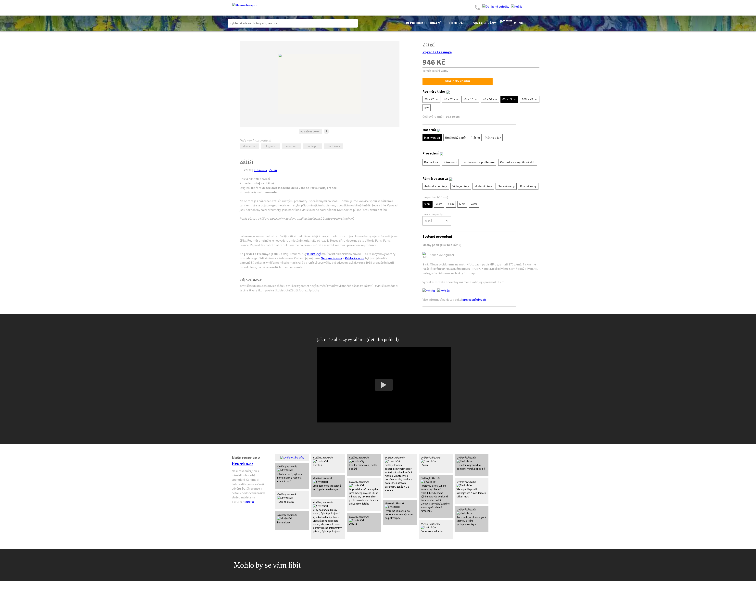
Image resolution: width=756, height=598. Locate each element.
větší (474, 203)
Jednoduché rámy (435, 186)
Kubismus (260, 170)
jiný (426, 107)
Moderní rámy (483, 186)
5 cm (462, 203)
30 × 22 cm (431, 99)
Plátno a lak (493, 138)
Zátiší (273, 170)
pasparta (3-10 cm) (435, 197)
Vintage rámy (484, 23)
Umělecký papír (455, 138)
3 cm (439, 203)
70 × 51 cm (490, 99)
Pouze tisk (431, 162)
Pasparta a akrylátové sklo (518, 162)
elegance (270, 146)
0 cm (427, 203)
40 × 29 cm (451, 99)
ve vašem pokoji (310, 131)
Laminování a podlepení (478, 162)
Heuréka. (248, 502)
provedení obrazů (474, 299)
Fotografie (457, 23)
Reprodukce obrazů (424, 23)
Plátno (475, 138)
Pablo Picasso (354, 258)
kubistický (314, 254)
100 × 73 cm (529, 99)
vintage (312, 146)
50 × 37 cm (470, 99)
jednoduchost (249, 146)
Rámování (450, 162)
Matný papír (432, 138)
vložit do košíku (457, 81)
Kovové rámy (528, 186)
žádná (428, 221)
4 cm (451, 203)
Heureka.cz (242, 463)
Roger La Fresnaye (437, 52)
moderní (291, 146)
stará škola (333, 146)
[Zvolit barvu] (336, 132)
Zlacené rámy (506, 186)
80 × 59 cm (509, 99)
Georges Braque (331, 258)
